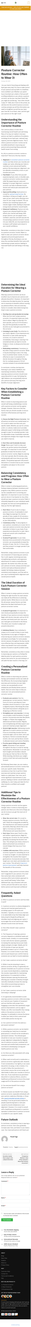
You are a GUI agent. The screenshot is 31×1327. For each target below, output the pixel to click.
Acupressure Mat (8, 1289)
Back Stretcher (7, 1287)
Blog (2, 1256)
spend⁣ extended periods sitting (14, 1098)
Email (3, 1205)
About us (3, 1263)
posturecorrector (23, 1147)
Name (3, 1198)
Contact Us (4, 1273)
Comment (4, 1181)
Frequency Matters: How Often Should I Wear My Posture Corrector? (23, 1159)
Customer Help (5, 1271)
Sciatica (11, 1147)
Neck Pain (4, 1258)
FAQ (2, 1278)
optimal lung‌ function (16, 194)
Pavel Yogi (14, 1137)
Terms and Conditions (7, 1276)
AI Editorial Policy (15, 1325)
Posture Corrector (8, 1284)
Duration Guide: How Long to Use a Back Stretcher (8, 1157)
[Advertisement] (15, 26)
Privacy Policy (5, 1265)
